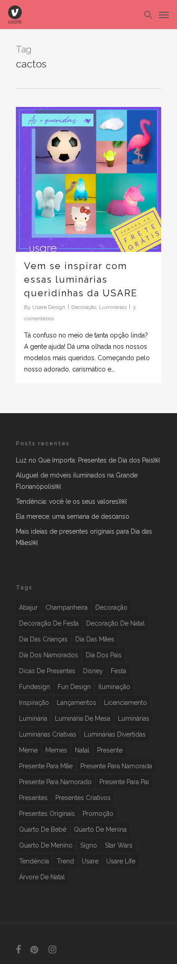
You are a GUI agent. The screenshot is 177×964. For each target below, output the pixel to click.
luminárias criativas (47, 734)
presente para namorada (116, 766)
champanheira (66, 607)
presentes (33, 797)
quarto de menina (100, 829)
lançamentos (76, 702)
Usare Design (48, 307)
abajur (28, 607)
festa (118, 671)
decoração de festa (49, 623)
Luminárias (113, 307)
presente (110, 750)
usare (90, 861)
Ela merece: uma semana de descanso (72, 516)
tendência (34, 861)
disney (93, 671)
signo (88, 845)
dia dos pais (104, 655)
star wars (119, 845)
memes (56, 750)
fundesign (34, 686)
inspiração (34, 702)
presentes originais (47, 813)
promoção (98, 813)
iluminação (114, 686)
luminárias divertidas (115, 734)
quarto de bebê (42, 829)
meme (28, 750)
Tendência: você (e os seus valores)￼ (71, 501)
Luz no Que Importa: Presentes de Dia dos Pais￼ (88, 460)
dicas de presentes (47, 671)
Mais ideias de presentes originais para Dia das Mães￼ (84, 537)
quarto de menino (46, 845)
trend (65, 861)
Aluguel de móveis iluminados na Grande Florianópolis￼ (77, 481)
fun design (74, 686)
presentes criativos (83, 797)
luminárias (133, 718)
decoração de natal (115, 623)
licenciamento (125, 702)
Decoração (83, 307)
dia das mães (94, 639)
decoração (111, 607)
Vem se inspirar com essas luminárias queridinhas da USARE (81, 279)
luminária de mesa (82, 718)
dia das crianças (43, 639)
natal (82, 750)
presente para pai (124, 782)
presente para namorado (55, 782)
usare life (120, 861)
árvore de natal (42, 877)
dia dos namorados (48, 655)
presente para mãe (46, 766)
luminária (33, 718)
